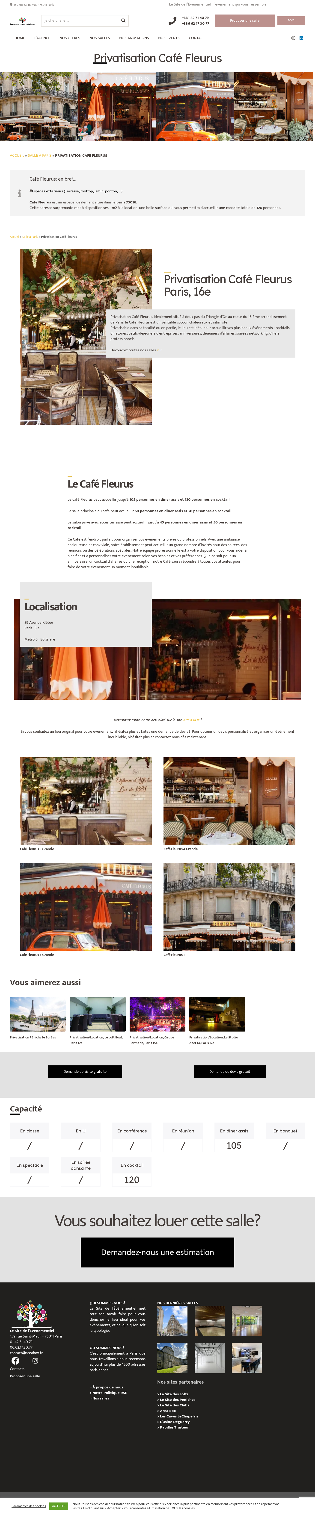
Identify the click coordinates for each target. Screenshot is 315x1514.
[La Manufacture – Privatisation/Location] (247, 1321)
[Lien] (23, 21)
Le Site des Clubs (174, 1405)
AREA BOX (191, 720)
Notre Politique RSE (109, 1393)
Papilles (167, 1427)
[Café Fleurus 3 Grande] (86, 866)
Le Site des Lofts (174, 1394)
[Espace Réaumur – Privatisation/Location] (172, 1321)
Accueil (17, 155)
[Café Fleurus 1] (229, 866)
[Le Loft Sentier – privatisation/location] (247, 1358)
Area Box (168, 1411)
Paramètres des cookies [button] (29, 1506)
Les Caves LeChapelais (179, 1416)
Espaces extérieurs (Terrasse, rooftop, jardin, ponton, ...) (77, 191)
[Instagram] (293, 38)
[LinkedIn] (301, 38)
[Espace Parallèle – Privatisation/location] (210, 1358)
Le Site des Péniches (177, 1399)
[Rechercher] (123, 21)
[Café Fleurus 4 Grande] (229, 760)
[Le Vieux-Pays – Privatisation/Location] (172, 1358)
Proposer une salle (25, 1376)
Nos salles (100, 1398)
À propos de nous (107, 1387)
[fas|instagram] (35, 1361)
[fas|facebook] (15, 1361)
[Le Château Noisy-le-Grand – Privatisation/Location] (210, 1321)
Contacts (17, 1369)
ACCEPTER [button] (58, 1505)
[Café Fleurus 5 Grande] (86, 760)
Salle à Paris (39, 155)
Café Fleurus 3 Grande (37, 955)
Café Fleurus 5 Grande (37, 849)
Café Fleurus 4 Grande (180, 849)
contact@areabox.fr (26, 1353)
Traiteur (181, 1427)
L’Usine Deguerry (175, 1422)
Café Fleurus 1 (174, 955)
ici (158, 350)
